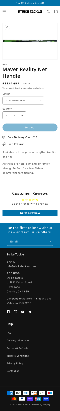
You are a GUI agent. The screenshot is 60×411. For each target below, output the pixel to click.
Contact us (13, 371)
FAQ (9, 332)
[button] (4, 11)
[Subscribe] (49, 242)
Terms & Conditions (18, 355)
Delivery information (18, 340)
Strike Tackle (24, 405)
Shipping (18, 88)
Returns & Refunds (17, 348)
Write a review (30, 213)
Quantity (7, 109)
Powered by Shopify (40, 405)
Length (6, 94)
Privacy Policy (15, 363)
